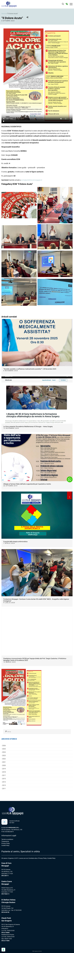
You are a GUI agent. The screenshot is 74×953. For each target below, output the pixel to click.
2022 (4, 759)
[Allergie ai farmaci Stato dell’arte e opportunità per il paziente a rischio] (37, 457)
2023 (4, 755)
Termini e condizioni (7, 839)
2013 (4, 785)
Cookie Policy (5, 845)
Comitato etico (33, 858)
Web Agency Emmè (37, 951)
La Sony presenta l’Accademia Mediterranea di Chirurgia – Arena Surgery (28, 426)
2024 (4, 752)
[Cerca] (6, 731)
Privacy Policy (5, 843)
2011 (4, 788)
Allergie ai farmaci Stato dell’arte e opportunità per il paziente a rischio (27, 484)
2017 (4, 775)
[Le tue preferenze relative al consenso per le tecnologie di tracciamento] (3, 949)
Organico (11, 858)
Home (3, 13)
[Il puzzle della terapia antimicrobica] (37, 515)
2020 (4, 765)
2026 (4, 745)
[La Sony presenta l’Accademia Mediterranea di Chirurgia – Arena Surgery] (37, 400)
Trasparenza (5, 841)
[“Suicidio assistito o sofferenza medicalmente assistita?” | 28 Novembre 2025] (37, 342)
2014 (4, 782)
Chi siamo (4, 858)
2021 (4, 762)
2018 (4, 772)
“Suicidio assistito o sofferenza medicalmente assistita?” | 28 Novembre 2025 (29, 369)
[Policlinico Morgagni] (9, 4)
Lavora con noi (23, 858)
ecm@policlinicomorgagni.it (31, 180)
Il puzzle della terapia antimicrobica (15, 541)
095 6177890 (5, 940)
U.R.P (16, 858)
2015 (4, 779)
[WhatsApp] (70, 479)
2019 (4, 769)
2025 (4, 749)
